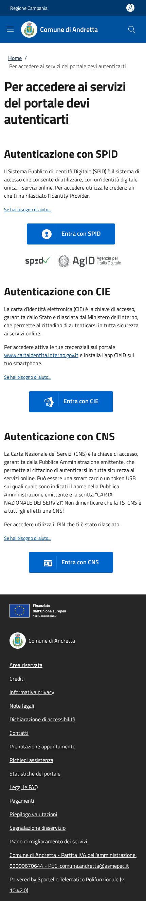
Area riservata (26, 665)
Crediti (17, 678)
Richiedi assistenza (31, 760)
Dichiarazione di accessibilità (42, 719)
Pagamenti (22, 801)
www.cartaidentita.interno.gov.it (41, 355)
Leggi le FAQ (24, 787)
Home (15, 58)
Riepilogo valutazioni (33, 814)
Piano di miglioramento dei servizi (48, 841)
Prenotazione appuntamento (42, 746)
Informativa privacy (32, 692)
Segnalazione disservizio (38, 828)
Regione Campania (29, 8)
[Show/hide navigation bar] (10, 29)
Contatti (19, 733)
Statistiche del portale (35, 773)
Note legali (22, 706)
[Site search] (132, 29)
